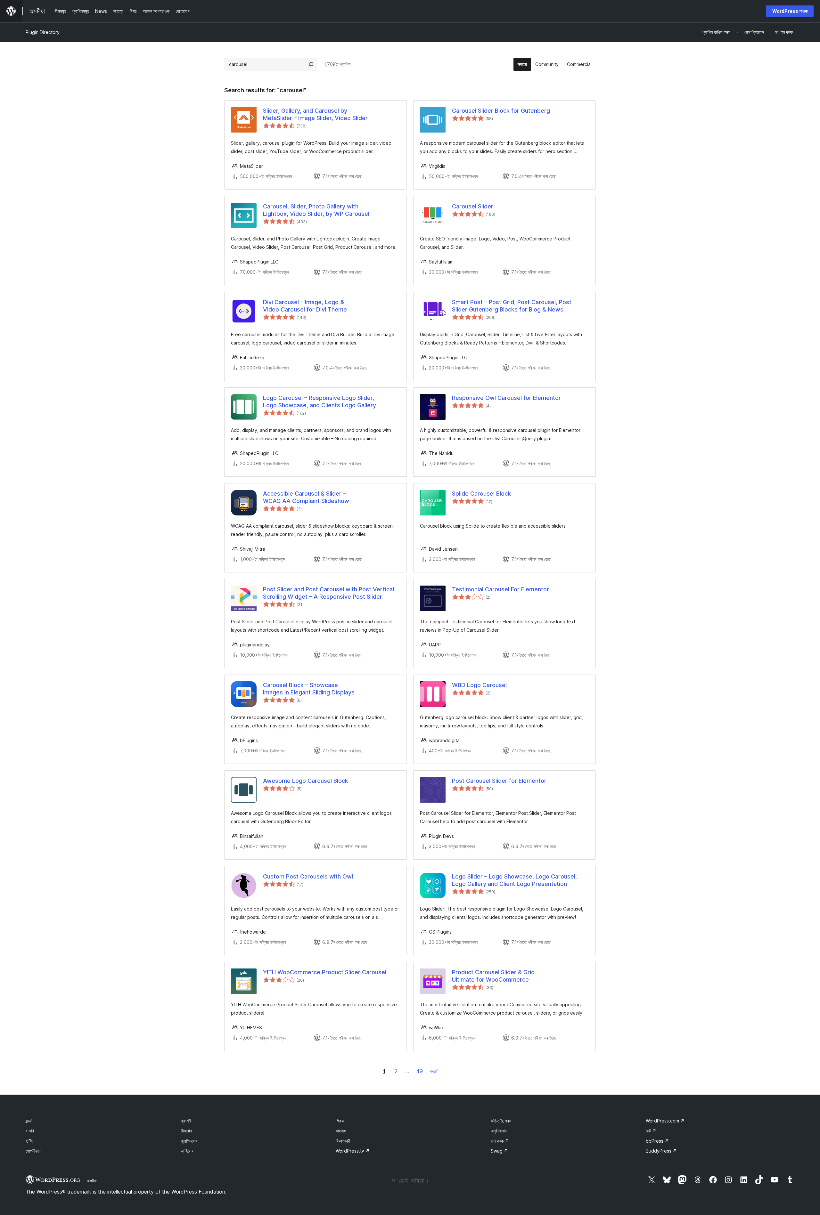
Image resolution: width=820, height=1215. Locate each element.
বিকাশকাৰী (343, 1141)
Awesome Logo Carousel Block (305, 780)
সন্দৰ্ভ (29, 1120)
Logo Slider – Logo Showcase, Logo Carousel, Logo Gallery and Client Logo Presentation (514, 880)
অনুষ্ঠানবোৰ (498, 1130)
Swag (499, 1151)
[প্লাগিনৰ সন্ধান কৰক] (311, 64)
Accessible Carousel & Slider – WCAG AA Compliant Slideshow (306, 497)
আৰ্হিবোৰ (187, 1151)
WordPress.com (665, 1120)
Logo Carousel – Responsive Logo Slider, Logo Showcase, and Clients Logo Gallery (319, 401)
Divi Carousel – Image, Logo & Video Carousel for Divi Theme (305, 306)
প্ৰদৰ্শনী (186, 1120)
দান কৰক (500, 1141)
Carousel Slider (472, 206)
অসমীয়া (92, 1180)
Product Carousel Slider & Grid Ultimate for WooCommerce (493, 976)
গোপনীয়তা (33, 1151)
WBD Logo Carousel (479, 685)
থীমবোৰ (186, 1130)
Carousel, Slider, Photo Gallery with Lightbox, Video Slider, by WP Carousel (316, 210)
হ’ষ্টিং (29, 1141)
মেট (651, 1130)
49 (419, 1071)
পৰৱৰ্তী (434, 1071)
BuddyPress (661, 1151)
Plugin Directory (43, 32)
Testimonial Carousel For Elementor (500, 589)
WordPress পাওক (790, 11)
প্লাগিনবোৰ (189, 1141)
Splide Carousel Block (481, 493)
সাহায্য (341, 1130)
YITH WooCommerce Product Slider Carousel (324, 972)
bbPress (657, 1141)
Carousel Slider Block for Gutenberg (501, 110)
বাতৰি (30, 1130)
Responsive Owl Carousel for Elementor (506, 397)
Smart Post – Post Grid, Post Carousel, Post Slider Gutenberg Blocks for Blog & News (511, 306)
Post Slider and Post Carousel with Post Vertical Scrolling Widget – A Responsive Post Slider (328, 593)
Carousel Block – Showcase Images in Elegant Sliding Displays (309, 689)
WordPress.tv (353, 1151)
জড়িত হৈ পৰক (501, 1120)
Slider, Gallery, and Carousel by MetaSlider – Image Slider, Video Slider (315, 114)
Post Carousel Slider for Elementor (499, 780)
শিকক (340, 1120)
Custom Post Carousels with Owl (308, 876)
